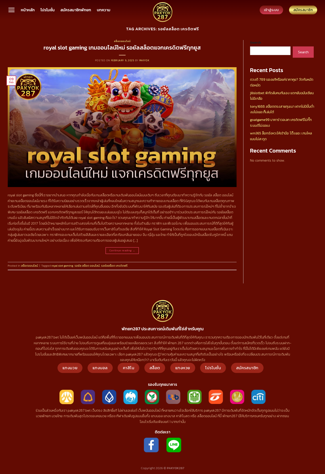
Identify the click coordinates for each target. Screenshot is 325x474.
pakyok (144, 60)
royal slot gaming (62, 266)
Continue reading (122, 250)
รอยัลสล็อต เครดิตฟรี (114, 266)
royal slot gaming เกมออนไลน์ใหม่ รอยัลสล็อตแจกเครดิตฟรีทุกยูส (122, 47)
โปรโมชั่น (47, 10)
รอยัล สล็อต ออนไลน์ (87, 266)
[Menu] (11, 10)
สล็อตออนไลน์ (122, 41)
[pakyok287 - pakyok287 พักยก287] (162, 12)
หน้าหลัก (28, 10)
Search (255, 42)
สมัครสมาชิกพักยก (75, 10)
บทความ (103, 10)
